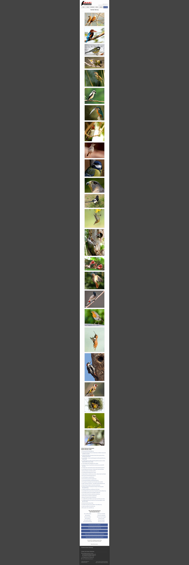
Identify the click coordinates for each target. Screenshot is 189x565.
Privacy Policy (105, 562)
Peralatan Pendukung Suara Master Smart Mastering (92, 504)
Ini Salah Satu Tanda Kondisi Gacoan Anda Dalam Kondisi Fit (93, 467)
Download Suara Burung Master (95, 524)
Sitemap (101, 562)
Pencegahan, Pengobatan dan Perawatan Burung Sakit (92, 481)
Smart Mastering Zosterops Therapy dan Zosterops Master (93, 469)
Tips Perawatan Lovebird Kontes (88, 477)
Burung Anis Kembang (87, 521)
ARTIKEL (97, 7)
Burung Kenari (87, 518)
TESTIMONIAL (92, 7)
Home (97, 561)
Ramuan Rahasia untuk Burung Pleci (89, 470)
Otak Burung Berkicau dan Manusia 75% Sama (90, 489)
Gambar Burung (94, 9)
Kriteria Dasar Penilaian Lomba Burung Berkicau (91, 485)
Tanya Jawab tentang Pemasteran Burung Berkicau (94, 534)
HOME (83, 7)
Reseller (106, 561)
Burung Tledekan (101, 520)
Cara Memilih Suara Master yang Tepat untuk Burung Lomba (93, 498)
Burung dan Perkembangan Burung (89, 475)
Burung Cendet (101, 518)
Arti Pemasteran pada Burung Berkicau (89, 495)
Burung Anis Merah (87, 520)
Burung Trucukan (101, 521)
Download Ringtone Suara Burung (94, 527)
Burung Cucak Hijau (101, 513)
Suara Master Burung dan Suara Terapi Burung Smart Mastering (94, 490)
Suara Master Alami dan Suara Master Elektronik (91, 492)
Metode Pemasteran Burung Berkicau (89, 497)
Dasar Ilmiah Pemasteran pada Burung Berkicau (91, 494)
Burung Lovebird (87, 517)
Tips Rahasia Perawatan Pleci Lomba (89, 472)
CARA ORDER (105, 7)
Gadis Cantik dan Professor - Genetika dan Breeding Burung (93, 483)
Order (96, 562)
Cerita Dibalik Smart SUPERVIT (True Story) (90, 463)
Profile (99, 562)
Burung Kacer (87, 515)
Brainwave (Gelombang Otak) (87, 503)
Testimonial (103, 561)
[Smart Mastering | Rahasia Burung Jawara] (94, 541)
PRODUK (88, 7)
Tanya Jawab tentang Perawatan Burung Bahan (94, 537)
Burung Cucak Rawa (101, 515)
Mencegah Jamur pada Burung (88, 507)
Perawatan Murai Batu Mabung (88, 451)
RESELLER (101, 7)
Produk (99, 561)
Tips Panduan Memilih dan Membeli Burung (90, 480)
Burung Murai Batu (87, 513)
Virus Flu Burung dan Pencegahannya (89, 478)
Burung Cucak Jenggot (101, 517)
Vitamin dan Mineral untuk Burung (88, 506)
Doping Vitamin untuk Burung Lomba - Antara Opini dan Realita (94, 474)
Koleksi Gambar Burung (94, 530)
